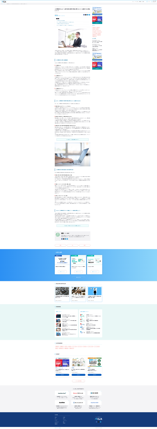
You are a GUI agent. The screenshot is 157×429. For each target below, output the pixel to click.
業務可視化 (61, 348)
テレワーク (98, 30)
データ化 (84, 346)
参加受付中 (97, 22)
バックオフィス (63, 15)
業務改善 (140, 1)
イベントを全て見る (78, 380)
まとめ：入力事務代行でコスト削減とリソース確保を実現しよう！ (65, 25)
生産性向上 (94, 36)
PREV (60, 245)
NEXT (85, 245)
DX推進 (143, 1)
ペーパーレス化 (136, 1)
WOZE (59, 15)
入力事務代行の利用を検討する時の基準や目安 (63, 23)
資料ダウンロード (62, 271)
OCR (66, 346)
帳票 (99, 33)
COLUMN (56, 414)
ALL (72, 245)
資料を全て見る (78, 277)
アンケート (94, 30)
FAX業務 (98, 27)
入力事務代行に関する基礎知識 (61, 20)
